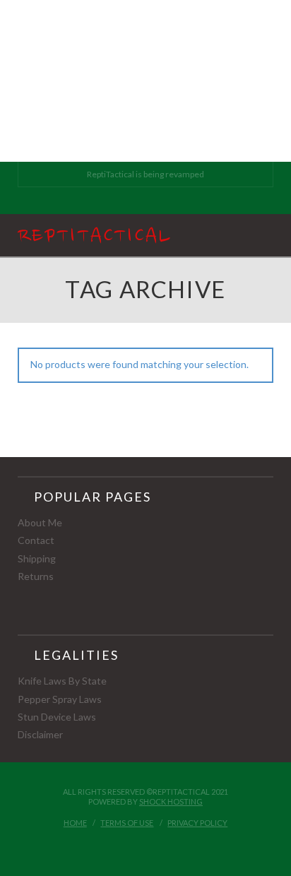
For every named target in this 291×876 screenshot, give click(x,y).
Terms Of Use (126, 822)
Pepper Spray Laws (60, 699)
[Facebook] (128, 200)
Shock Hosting (171, 801)
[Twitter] (145, 200)
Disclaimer (40, 734)
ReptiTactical (94, 237)
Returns (36, 576)
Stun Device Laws (57, 717)
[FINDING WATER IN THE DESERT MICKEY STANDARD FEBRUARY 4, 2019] (2, 80)
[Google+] (162, 200)
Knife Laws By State (62, 681)
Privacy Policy (197, 822)
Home (75, 822)
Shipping (37, 558)
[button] (266, 235)
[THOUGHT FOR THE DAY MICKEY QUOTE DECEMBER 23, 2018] (0, 80)
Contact (36, 540)
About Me (40, 522)
